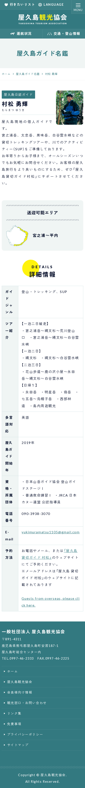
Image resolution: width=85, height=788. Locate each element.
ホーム (12, 671)
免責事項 (14, 724)
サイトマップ (18, 745)
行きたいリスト (22, 4)
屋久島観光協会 (19, 682)
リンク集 (14, 713)
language (54, 4)
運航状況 (24, 33)
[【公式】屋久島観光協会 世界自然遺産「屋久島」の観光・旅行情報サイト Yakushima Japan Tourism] (42, 19)
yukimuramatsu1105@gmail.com (51, 532)
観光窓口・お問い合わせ (27, 703)
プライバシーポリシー (25, 734)
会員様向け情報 (19, 692)
